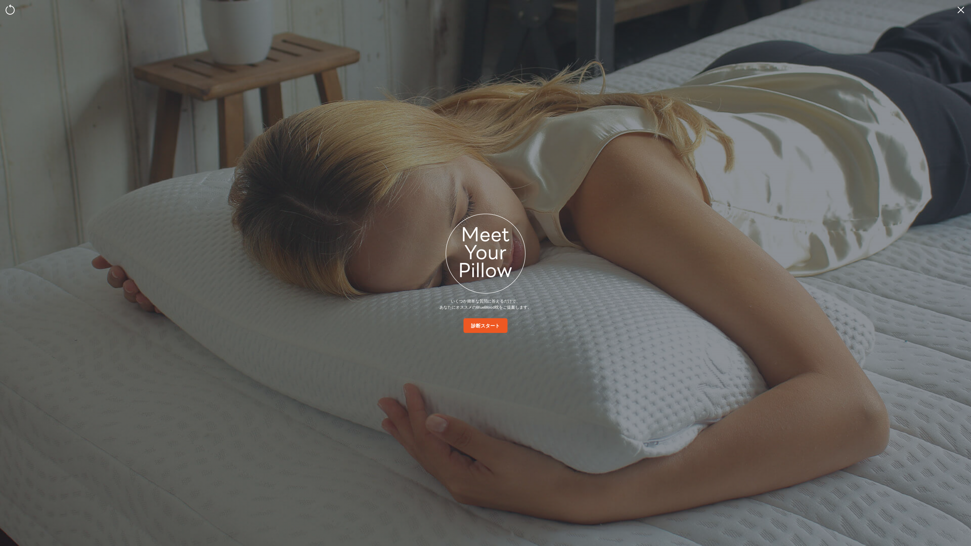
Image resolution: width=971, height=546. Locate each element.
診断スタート (485, 325)
